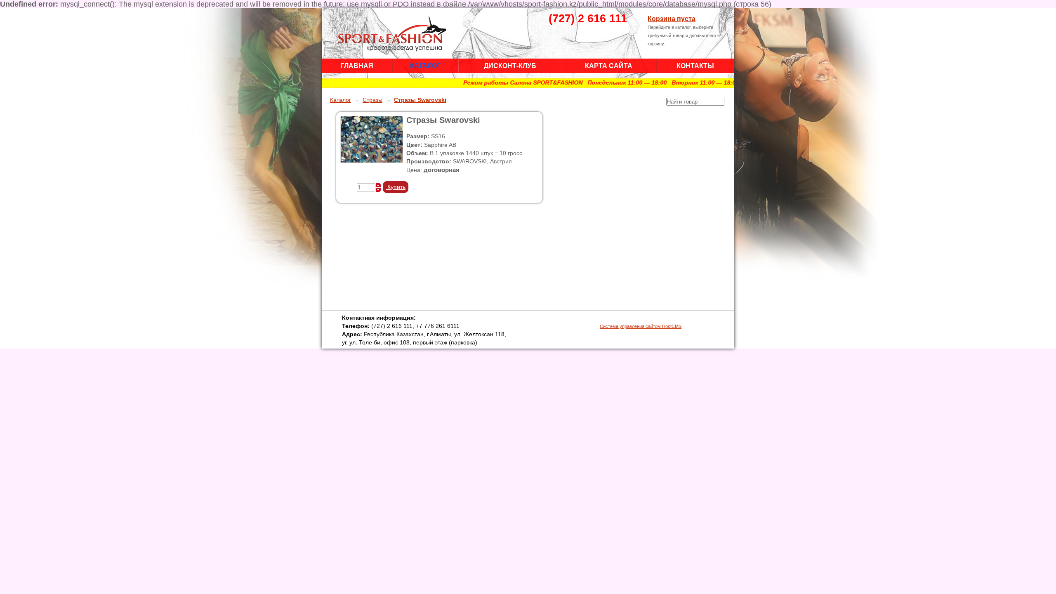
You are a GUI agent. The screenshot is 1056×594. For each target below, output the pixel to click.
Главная (356, 65)
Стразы (372, 100)
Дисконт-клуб (510, 65)
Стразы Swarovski (420, 100)
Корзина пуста (671, 18)
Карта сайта (608, 65)
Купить (395, 187)
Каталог (425, 65)
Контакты (695, 65)
